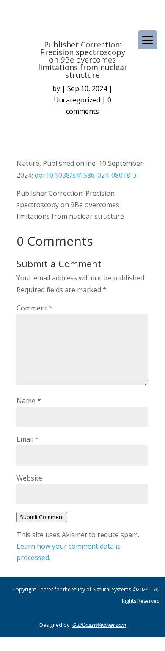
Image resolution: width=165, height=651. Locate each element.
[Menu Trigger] (147, 39)
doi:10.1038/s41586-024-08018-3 (86, 175)
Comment (34, 308)
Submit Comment (42, 517)
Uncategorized (77, 99)
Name (28, 400)
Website (29, 478)
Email (27, 439)
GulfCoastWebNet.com (99, 625)
